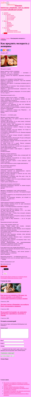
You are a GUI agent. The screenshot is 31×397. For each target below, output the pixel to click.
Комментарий (4, 328)
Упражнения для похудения (14, 32)
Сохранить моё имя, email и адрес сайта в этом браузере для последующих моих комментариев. (13, 349)
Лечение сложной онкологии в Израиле (14, 387)
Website (2, 346)
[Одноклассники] (4, 50)
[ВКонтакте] (1, 50)
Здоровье (6, 12)
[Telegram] (10, 50)
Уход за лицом (10, 15)
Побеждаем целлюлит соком (11, 278)
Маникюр (9, 23)
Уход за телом (10, 19)
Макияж (9, 22)
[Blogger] (6, 50)
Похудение (6, 27)
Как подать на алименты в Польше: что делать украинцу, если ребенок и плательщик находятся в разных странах (14, 296)
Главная (3, 38)
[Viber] (8, 50)
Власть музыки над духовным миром (14, 276)
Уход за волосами (11, 17)
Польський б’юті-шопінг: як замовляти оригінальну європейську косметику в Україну (13, 313)
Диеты (8, 29)
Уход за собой (7, 14)
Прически (9, 26)
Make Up (6, 21)
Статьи (5, 33)
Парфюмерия (10, 25)
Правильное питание (12, 30)
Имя (2, 340)
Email (2, 343)
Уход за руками (10, 18)
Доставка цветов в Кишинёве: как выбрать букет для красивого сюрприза (15, 305)
